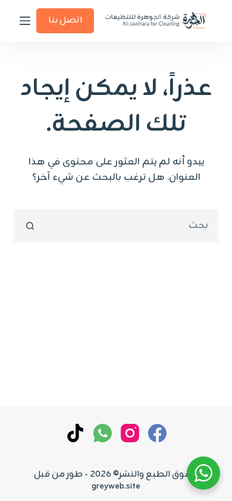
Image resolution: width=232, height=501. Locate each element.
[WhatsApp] (102, 433)
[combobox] (131, 226)
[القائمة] (25, 20)
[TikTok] (75, 433)
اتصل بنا (65, 20)
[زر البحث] (30, 226)
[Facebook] (157, 433)
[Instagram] (130, 433)
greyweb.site (116, 486)
